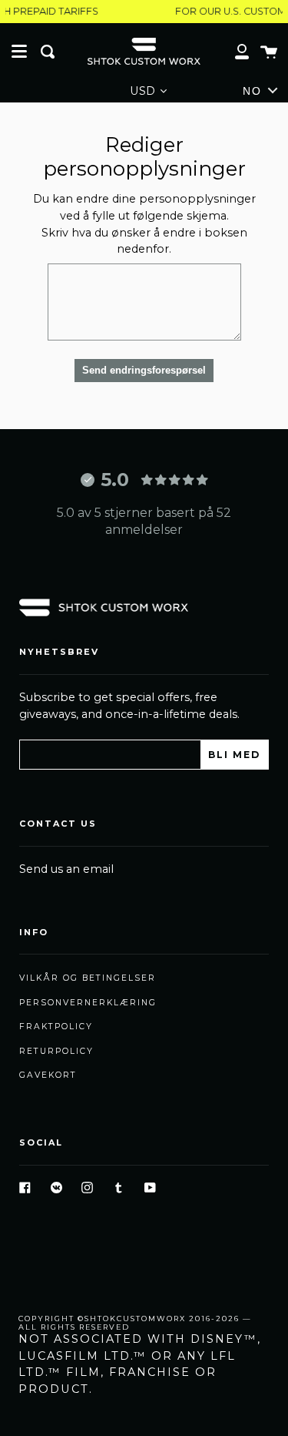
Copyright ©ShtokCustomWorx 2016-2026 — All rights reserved (135, 1322)
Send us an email (66, 869)
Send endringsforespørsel (144, 370)
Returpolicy (56, 1051)
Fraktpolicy (56, 1027)
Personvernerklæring (88, 1003)
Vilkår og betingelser (87, 978)
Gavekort (48, 1075)
